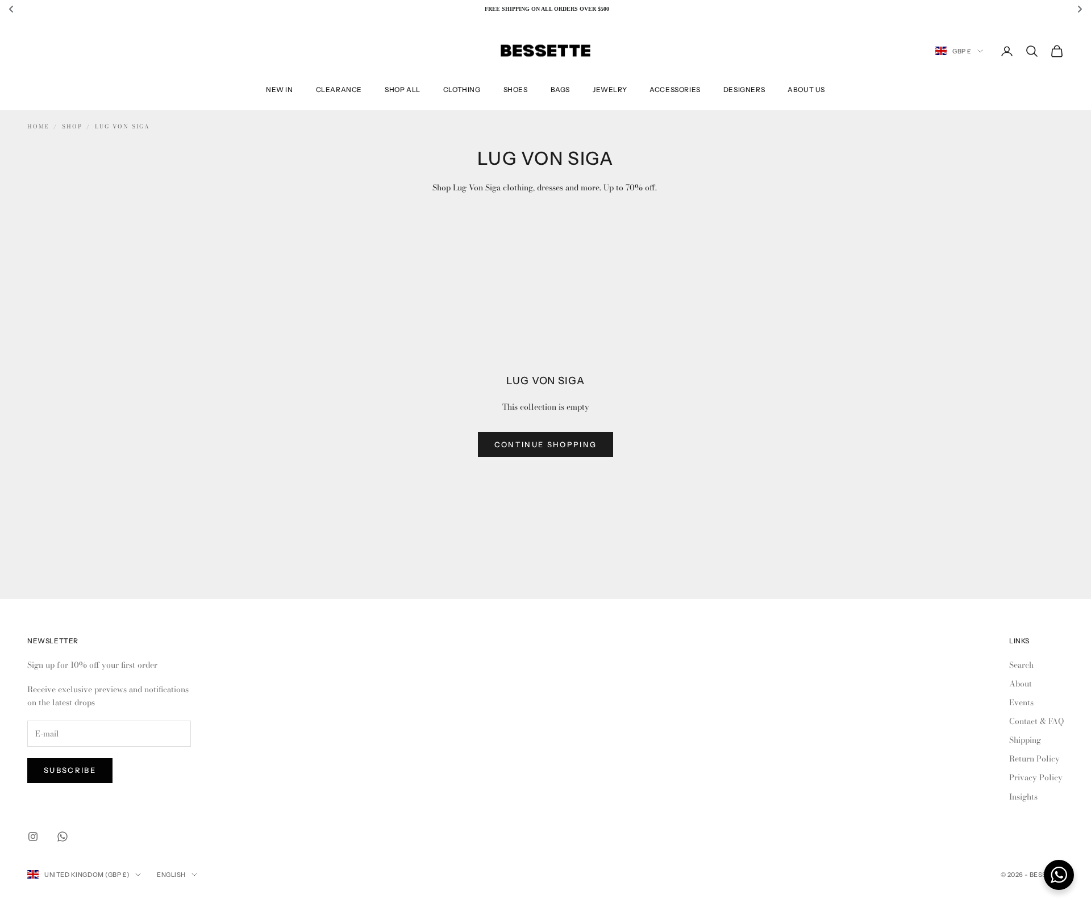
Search (1021, 665)
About (1020, 683)
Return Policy (1034, 758)
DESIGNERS (744, 89)
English (171, 875)
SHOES (515, 89)
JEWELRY (610, 89)
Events (1021, 702)
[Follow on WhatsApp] (62, 836)
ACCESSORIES (675, 89)
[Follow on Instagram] (33, 836)
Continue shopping (545, 444)
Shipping (1025, 740)
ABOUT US (806, 89)
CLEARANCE (339, 89)
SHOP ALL (402, 89)
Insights (1023, 796)
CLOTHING (462, 89)
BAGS (560, 89)
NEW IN (279, 89)
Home (38, 126)
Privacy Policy (1036, 777)
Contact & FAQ (1036, 721)
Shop (72, 126)
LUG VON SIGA (122, 126)
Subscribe (70, 770)
